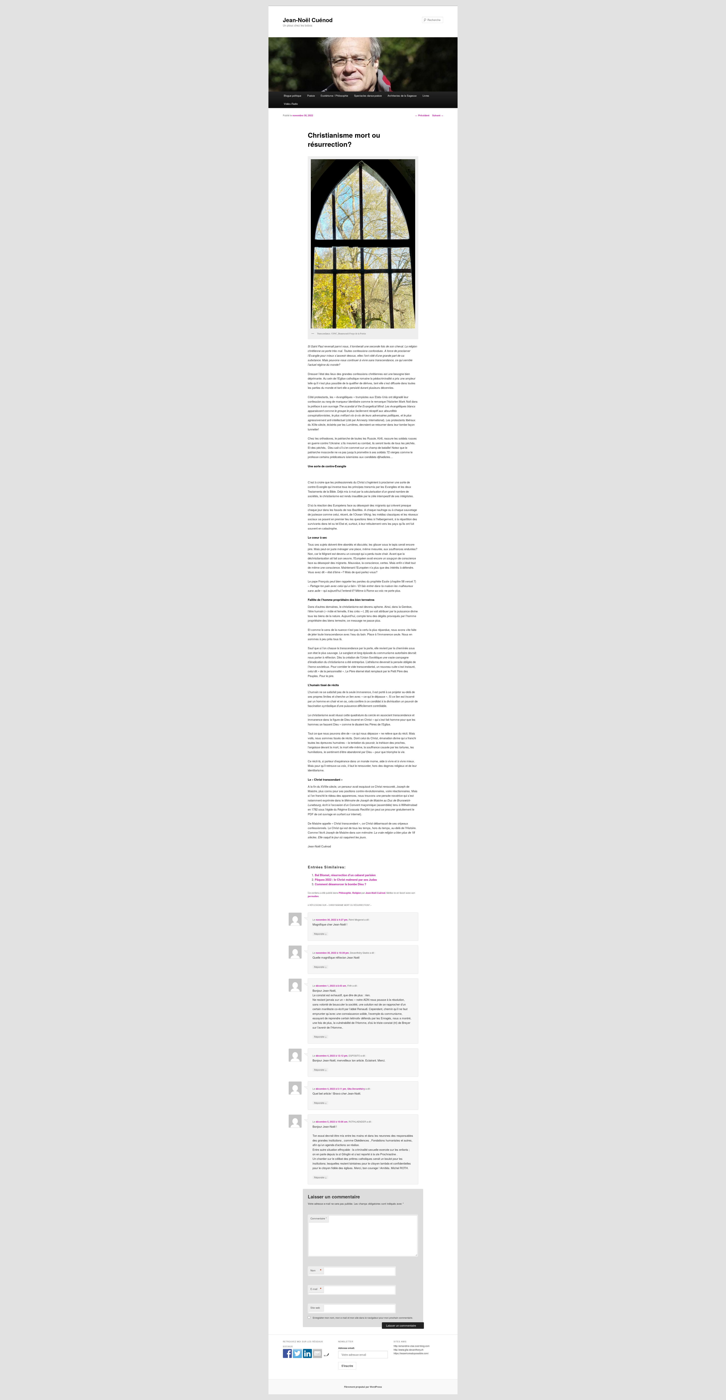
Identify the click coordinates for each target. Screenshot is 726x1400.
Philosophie (345, 893)
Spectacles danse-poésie (368, 95)
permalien (313, 896)
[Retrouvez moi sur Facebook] (287, 1353)
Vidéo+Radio (291, 104)
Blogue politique (292, 95)
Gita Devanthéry (356, 1088)
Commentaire (318, 1218)
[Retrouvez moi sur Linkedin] (307, 1353)
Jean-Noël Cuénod (308, 20)
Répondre (320, 933)
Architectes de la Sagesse (402, 95)
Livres (426, 95)
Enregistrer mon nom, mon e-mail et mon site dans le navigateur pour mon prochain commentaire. (363, 1317)
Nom (316, 1270)
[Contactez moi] (317, 1353)
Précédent (422, 115)
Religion (356, 893)
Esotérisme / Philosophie (334, 95)
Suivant (437, 115)
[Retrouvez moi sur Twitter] (297, 1353)
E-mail (316, 1289)
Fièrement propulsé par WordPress (363, 1386)
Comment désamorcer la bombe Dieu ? (340, 884)
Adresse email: (346, 1348)
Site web (315, 1307)
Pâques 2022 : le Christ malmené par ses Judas (346, 879)
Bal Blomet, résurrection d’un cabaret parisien (345, 875)
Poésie (311, 95)
